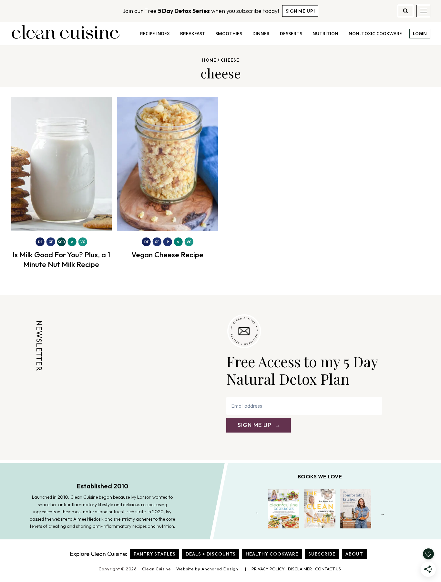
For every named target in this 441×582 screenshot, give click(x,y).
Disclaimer (300, 568)
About (354, 554)
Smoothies (228, 33)
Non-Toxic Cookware (375, 33)
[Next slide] (383, 514)
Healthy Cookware (272, 554)
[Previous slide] (257, 514)
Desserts (291, 33)
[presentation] (61, 164)
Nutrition (325, 33)
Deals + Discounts (211, 554)
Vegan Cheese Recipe (167, 254)
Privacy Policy (268, 568)
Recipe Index (155, 33)
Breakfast (192, 33)
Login (420, 33)
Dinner (261, 33)
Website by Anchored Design (207, 568)
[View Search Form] (405, 11)
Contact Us (328, 568)
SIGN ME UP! (300, 11)
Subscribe (321, 554)
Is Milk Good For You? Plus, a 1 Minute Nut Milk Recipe (61, 259)
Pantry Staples (155, 554)
